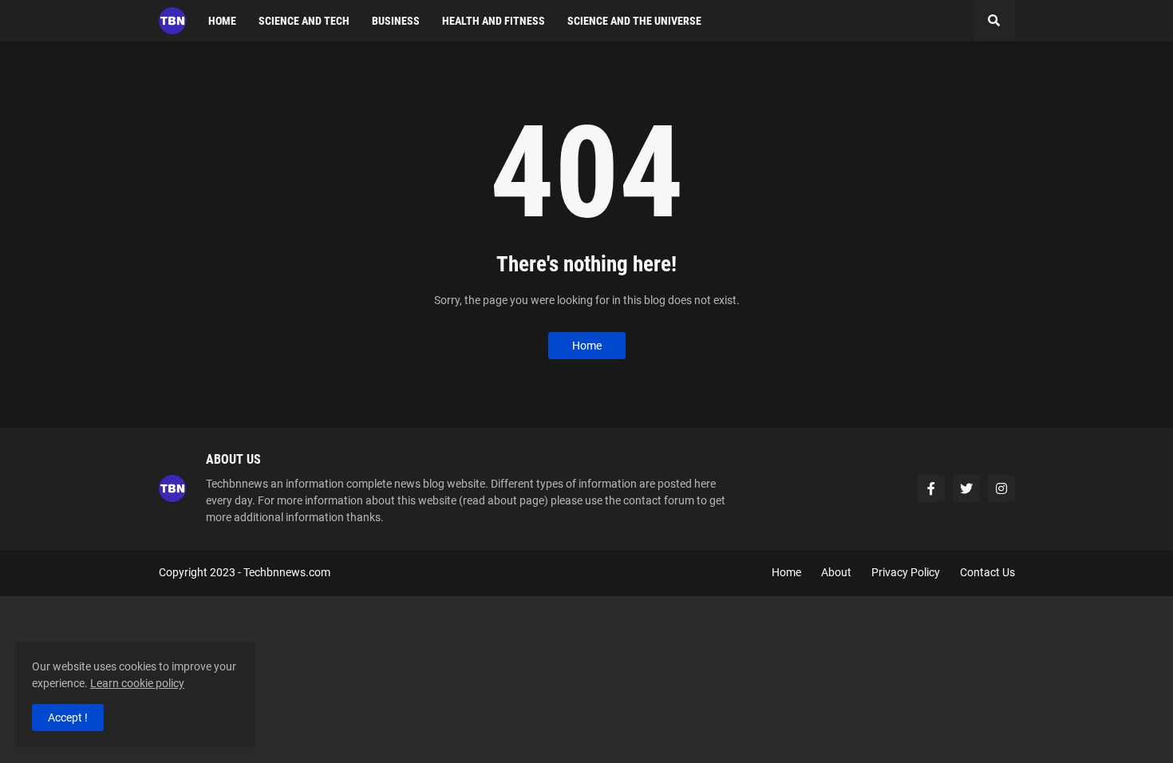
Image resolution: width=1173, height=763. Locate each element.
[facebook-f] (931, 488)
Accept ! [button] (68, 717)
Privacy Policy (905, 572)
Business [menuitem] (396, 20)
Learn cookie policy (137, 683)
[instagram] (1001, 488)
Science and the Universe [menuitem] (634, 20)
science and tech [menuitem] (304, 20)
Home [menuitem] (222, 20)
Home (587, 345)
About (836, 572)
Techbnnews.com (286, 572)
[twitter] (966, 488)
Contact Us (987, 572)
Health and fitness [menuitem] (493, 20)
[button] (994, 21)
